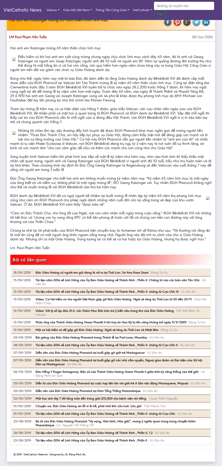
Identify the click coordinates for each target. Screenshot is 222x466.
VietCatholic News (22, 10)
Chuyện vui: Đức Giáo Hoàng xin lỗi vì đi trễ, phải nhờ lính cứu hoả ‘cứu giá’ (89, 406)
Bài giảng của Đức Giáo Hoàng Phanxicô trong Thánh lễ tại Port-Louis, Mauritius (91, 337)
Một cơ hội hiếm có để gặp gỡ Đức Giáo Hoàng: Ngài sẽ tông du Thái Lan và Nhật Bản (97, 330)
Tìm (160, 14)
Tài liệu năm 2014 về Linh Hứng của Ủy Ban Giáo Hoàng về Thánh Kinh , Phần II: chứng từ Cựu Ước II (107, 345)
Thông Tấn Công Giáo (111, 10)
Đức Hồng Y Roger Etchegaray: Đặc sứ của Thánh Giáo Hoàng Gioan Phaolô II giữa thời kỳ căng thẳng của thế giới (117, 372)
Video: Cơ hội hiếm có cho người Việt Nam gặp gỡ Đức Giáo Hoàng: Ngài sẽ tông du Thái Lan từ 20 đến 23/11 (114, 299)
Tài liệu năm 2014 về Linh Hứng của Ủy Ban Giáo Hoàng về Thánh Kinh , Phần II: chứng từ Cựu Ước (105, 414)
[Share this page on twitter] (196, 22)
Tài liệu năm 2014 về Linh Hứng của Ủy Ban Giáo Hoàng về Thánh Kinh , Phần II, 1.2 (94, 433)
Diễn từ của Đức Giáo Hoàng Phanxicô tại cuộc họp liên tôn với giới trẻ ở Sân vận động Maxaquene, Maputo (112, 383)
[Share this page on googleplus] (187, 22)
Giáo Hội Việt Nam (76, 10)
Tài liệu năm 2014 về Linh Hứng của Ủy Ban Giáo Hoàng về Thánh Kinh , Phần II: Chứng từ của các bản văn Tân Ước (118, 280)
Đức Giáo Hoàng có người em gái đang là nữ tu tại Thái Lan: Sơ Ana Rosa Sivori (92, 272)
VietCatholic (141, 10)
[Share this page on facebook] (167, 22)
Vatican (52, 10)
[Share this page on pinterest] (177, 22)
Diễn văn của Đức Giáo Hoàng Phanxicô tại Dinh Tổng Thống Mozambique (88, 391)
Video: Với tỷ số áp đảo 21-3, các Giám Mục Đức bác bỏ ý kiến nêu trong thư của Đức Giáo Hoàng (105, 311)
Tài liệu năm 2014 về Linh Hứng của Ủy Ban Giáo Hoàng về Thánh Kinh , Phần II (91, 440)
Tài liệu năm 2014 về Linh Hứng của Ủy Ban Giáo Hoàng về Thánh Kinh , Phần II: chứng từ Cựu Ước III (107, 292)
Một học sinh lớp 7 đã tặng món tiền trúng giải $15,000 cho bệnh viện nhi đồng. (91, 398)
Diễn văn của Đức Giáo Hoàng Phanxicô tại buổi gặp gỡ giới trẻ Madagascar (90, 353)
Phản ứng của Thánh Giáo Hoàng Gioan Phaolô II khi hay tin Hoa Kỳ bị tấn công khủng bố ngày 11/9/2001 (111, 322)
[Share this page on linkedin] (206, 22)
